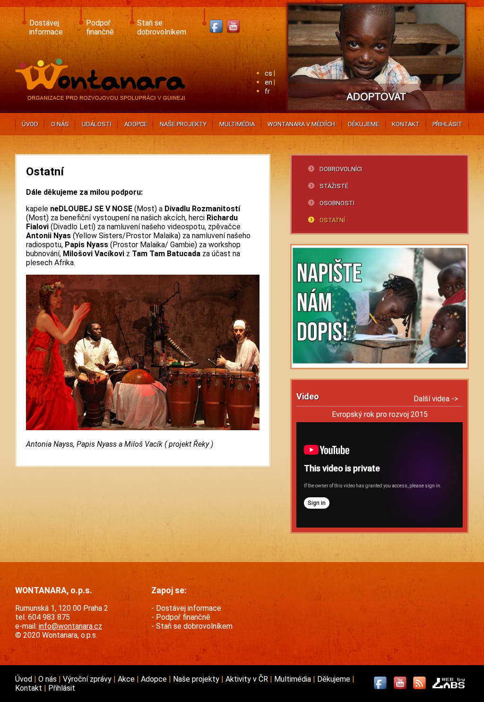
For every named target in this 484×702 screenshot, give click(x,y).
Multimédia (237, 124)
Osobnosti (337, 203)
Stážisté (334, 186)
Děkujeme (363, 124)
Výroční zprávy (88, 679)
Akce (127, 679)
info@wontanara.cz (70, 626)
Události (97, 124)
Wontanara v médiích (301, 124)
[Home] (102, 97)
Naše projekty (183, 124)
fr (267, 91)
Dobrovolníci (341, 169)
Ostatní (332, 220)
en (268, 82)
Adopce (135, 124)
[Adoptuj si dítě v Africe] (376, 111)
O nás (60, 124)
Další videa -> (436, 398)
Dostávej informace (46, 27)
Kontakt (406, 124)
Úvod (30, 124)
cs (268, 73)
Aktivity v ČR (247, 679)
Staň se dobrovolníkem (161, 27)
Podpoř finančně (100, 27)
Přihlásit (447, 124)
